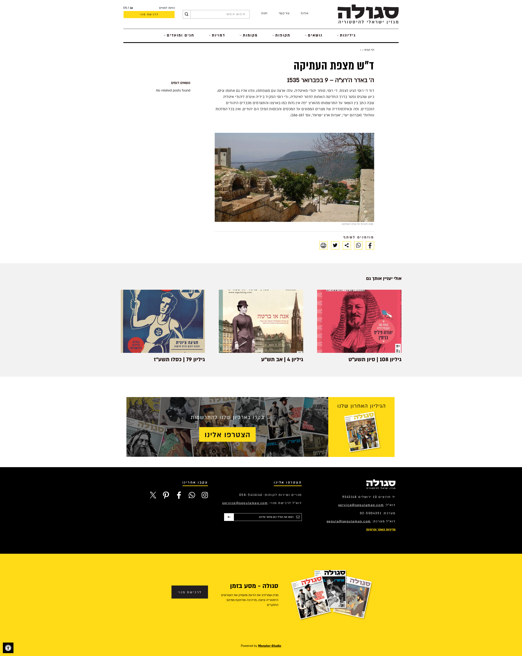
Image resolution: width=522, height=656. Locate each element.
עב (131, 8)
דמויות (218, 35)
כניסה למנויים (167, 8)
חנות (264, 13)
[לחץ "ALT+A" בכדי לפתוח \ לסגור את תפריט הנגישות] (8, 648)
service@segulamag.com (361, 505)
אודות (304, 13)
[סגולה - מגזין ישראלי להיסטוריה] (368, 14)
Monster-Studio (269, 646)
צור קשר (284, 13)
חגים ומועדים (180, 35)
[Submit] (186, 14)
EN (125, 8)
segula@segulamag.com (349, 521)
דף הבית (369, 50)
